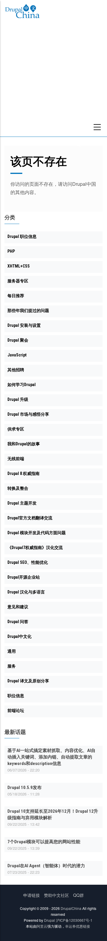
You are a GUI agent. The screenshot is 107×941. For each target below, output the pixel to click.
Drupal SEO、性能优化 (27, 562)
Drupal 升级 (17, 399)
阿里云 (42, 926)
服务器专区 (17, 281)
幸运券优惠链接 (77, 926)
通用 (11, 651)
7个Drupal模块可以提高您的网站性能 (43, 841)
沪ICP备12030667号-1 (74, 920)
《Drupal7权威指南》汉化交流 (35, 547)
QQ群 (78, 895)
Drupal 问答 (17, 621)
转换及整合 (17, 488)
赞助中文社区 (56, 895)
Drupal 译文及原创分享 (28, 680)
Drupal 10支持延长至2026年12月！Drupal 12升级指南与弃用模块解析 (52, 814)
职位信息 (15, 695)
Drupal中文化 (19, 636)
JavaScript (16, 355)
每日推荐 (15, 295)
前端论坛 (15, 710)
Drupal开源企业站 (23, 577)
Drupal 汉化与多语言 (26, 592)
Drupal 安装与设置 (24, 325)
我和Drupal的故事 (23, 443)
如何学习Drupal (21, 384)
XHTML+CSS (18, 266)
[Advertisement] (53, 80)
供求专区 (15, 429)
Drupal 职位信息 (22, 236)
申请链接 (31, 895)
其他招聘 (15, 369)
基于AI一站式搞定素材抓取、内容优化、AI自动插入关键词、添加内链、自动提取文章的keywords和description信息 (51, 757)
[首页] (22, 12)
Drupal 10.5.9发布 (24, 787)
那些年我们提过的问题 (28, 310)
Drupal (49, 920)
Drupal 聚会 (17, 340)
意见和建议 (17, 606)
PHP (11, 251)
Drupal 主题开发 (22, 503)
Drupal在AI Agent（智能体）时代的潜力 (46, 865)
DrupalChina (71, 908)
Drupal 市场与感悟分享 (28, 414)
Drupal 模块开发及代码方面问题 (36, 532)
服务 (11, 666)
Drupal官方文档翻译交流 (29, 518)
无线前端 (15, 458)
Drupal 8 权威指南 (23, 473)
